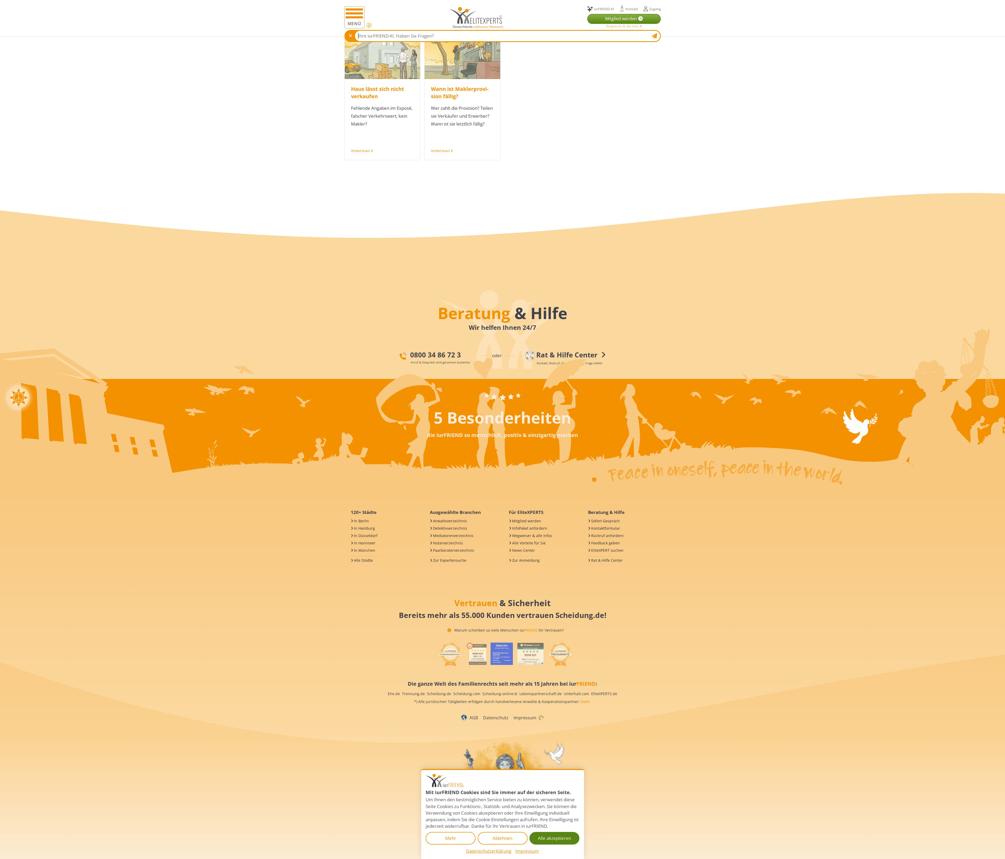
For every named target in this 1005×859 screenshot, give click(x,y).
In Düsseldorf (366, 535)
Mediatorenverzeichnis (453, 535)
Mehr (450, 838)
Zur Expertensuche (449, 560)
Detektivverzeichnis (450, 528)
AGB (474, 718)
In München (364, 550)
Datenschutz (495, 718)
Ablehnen (502, 838)
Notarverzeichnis (448, 542)
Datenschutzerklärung (488, 851)
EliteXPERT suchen (607, 550)
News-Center (523, 550)
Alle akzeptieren (554, 838)
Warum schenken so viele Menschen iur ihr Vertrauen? (508, 630)
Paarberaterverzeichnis (453, 550)
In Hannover (364, 542)
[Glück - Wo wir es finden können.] (540, 717)
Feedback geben (605, 542)
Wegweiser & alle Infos (623, 26)
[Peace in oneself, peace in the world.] (18, 397)
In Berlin (361, 520)
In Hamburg (364, 528)
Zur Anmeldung (526, 560)
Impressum (525, 718)
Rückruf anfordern (607, 535)
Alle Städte (363, 560)
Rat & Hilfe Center (607, 560)
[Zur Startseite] (475, 15)
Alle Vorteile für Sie (529, 542)
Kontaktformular (605, 528)
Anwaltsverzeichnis (450, 520)
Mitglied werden (526, 520)
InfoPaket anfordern (529, 528)
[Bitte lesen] (369, 25)
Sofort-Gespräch (605, 520)
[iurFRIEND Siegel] (450, 654)
